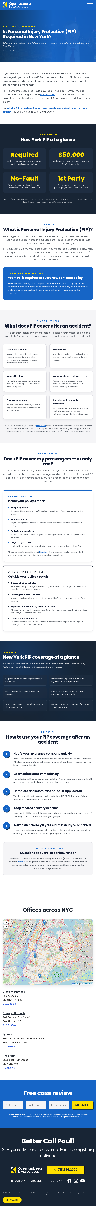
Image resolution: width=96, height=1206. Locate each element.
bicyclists (43, 552)
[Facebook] (70, 1181)
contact (22, 861)
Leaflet (76, 983)
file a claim (41, 425)
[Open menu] (90, 4)
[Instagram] (76, 1181)
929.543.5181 (9, 1025)
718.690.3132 (9, 1003)
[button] (39, 976)
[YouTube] (82, 1180)
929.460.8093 (10, 1046)
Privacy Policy (45, 1114)
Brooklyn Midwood (14, 991)
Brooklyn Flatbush (14, 1013)
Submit (82, 1105)
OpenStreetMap (87, 983)
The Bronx (9, 1055)
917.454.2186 (9, 1068)
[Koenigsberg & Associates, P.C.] (17, 5)
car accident (47, 94)
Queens (7, 1034)
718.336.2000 (67, 1170)
